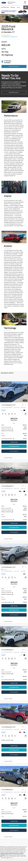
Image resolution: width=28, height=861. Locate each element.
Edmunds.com (13, 36)
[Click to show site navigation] (25, 7)
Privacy (18, 853)
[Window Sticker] (26, 414)
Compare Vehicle (8, 457)
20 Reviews (6, 36)
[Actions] (25, 405)
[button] (5, 7)
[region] (14, 431)
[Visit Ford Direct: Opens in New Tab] (10, 857)
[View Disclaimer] (15, 413)
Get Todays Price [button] (14, 446)
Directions (13, 7)
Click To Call (14, 442)
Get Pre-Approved (14, 451)
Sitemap (14, 853)
